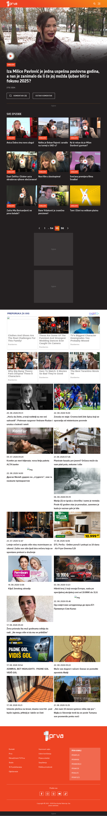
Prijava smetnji (44, 758)
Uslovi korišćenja (45, 754)
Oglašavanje (13, 771)
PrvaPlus (75, 755)
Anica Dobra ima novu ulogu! (20, 142)
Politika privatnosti (45, 767)
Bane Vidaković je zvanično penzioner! (51, 212)
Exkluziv (11, 138)
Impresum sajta (44, 749)
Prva (10, 754)
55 (57, 228)
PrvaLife (75, 773)
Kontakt (12, 749)
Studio (11, 763)
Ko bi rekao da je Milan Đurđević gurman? (80, 144)
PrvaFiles (76, 777)
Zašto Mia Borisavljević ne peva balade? (19, 212)
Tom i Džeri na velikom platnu (84, 210)
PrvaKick (75, 768)
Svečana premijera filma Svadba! (81, 178)
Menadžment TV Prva (17, 758)
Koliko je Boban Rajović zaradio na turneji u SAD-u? (53, 144)
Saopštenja (43, 763)
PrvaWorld (76, 764)
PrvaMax (75, 760)
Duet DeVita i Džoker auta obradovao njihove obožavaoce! (22, 178)
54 (51, 228)
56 (62, 228)
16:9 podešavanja (15, 767)
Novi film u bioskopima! (49, 176)
